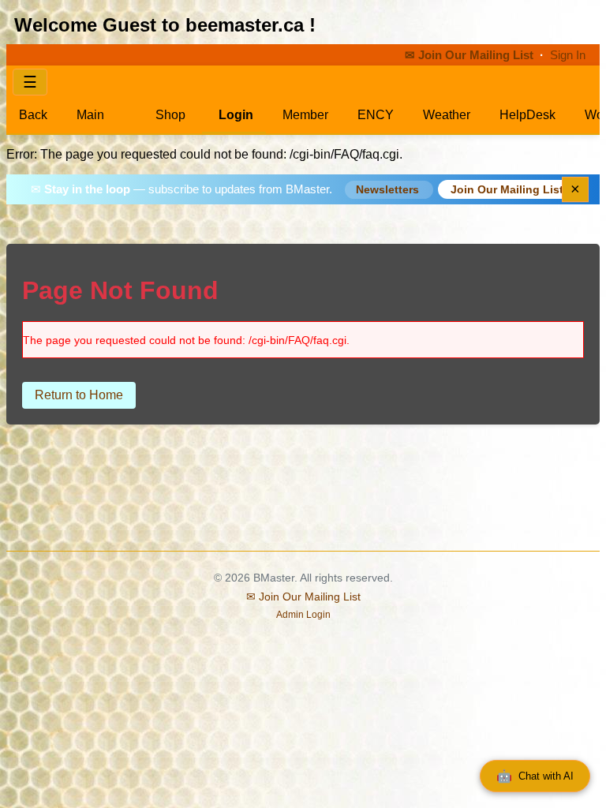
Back (33, 115)
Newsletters (389, 190)
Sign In (567, 55)
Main (90, 115)
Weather (446, 115)
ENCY (375, 115)
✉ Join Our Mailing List (471, 55)
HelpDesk (527, 115)
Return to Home (79, 395)
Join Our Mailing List (507, 189)
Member (305, 115)
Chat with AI (535, 776)
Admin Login (303, 614)
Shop (168, 115)
